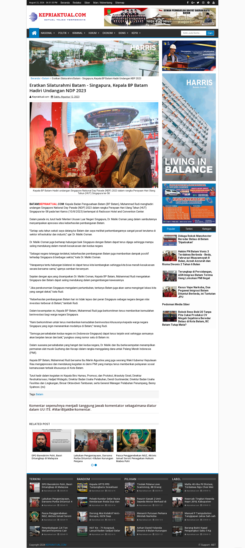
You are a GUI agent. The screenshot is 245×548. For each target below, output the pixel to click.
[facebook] (187, 2)
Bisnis (122, 33)
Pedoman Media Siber (176, 304)
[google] (192, 2)
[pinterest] (208, 2)
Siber (87, 2)
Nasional (46, 33)
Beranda (65, 2)
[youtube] (213, 2)
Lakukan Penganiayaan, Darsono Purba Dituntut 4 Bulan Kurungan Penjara (93, 458)
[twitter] (198, 2)
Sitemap (119, 2)
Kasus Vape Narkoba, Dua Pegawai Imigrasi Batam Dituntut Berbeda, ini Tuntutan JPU (197, 292)
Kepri (135, 33)
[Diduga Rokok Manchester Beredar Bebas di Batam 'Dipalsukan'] (170, 240)
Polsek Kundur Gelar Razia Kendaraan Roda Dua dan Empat (105, 501)
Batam (39, 394)
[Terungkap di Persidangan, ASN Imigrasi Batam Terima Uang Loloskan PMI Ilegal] (170, 276)
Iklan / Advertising (102, 2)
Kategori (206, 229)
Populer (171, 229)
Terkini (189, 229)
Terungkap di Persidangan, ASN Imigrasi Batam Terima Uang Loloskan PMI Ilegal (195, 275)
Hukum (92, 33)
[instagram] (203, 2)
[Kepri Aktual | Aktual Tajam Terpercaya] (34, 32)
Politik (62, 33)
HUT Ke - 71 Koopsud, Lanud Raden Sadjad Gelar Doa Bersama (105, 530)
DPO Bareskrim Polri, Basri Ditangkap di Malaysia (47, 457)
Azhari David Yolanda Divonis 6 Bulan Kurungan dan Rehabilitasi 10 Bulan (152, 530)
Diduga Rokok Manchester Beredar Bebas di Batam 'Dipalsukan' (195, 239)
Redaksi (77, 2)
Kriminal (77, 33)
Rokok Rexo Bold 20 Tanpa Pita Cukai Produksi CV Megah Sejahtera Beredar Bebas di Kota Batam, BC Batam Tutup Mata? (186, 318)
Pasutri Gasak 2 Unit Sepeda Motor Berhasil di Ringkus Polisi (151, 501)
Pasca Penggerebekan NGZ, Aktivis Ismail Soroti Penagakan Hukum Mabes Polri (136, 458)
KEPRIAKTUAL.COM (56, 544)
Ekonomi (108, 33)
